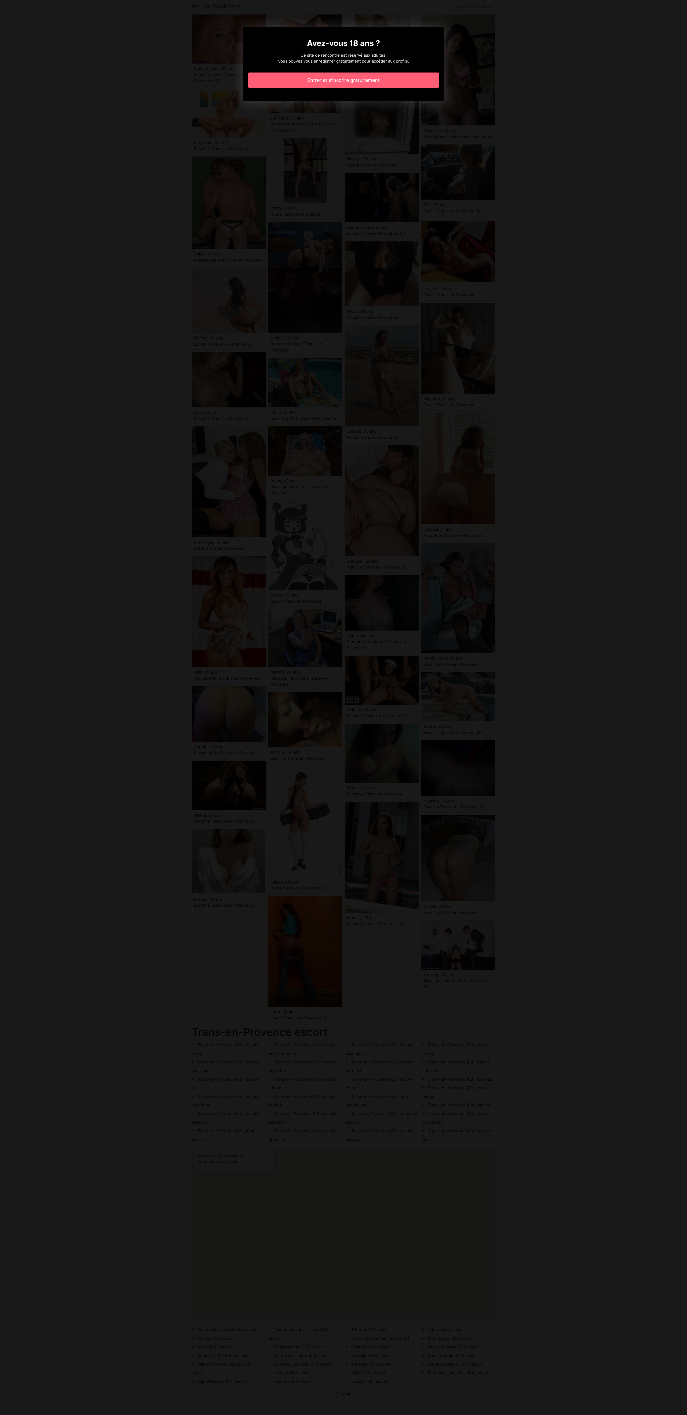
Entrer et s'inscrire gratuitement (343, 80)
